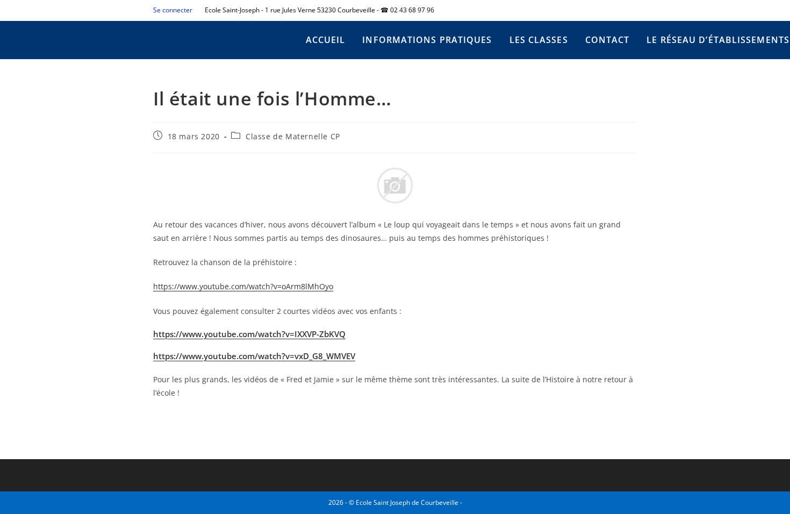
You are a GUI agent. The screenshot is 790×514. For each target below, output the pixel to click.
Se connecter (172, 10)
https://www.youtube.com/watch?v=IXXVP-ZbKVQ (249, 334)
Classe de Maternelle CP (293, 136)
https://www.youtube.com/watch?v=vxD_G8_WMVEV (254, 356)
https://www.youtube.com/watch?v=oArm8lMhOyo (243, 286)
